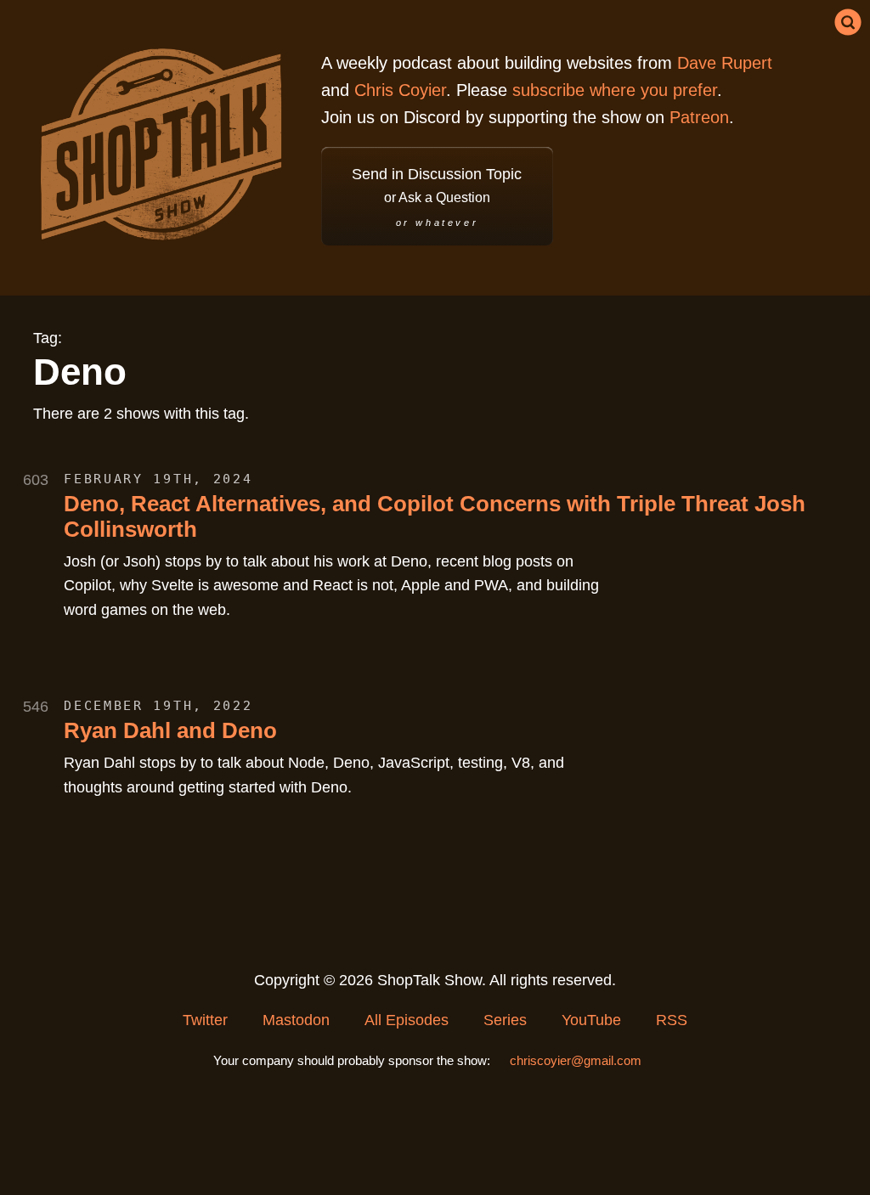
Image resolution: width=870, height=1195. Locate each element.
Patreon (699, 117)
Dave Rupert (724, 63)
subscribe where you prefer (614, 90)
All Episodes (406, 1020)
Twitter (205, 1020)
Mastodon (296, 1020)
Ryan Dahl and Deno (170, 730)
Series (505, 1020)
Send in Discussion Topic (437, 197)
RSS (671, 1020)
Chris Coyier (400, 90)
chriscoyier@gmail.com (575, 1060)
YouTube (591, 1020)
